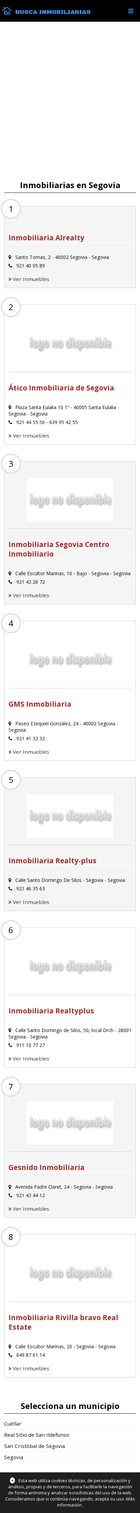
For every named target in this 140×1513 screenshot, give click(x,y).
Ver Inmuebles (31, 279)
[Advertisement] (70, 101)
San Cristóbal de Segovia (34, 1446)
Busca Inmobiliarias (53, 12)
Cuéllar (12, 1423)
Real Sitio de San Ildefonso (36, 1434)
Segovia (13, 1457)
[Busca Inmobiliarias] (7, 13)
